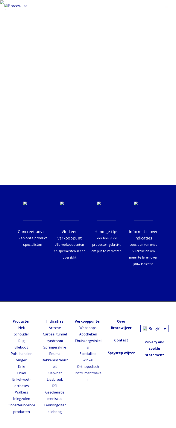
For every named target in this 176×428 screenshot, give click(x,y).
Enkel (21, 373)
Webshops (88, 327)
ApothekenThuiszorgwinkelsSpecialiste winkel (88, 347)
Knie (21, 366)
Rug (21, 340)
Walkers (21, 392)
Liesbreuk (55, 379)
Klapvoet (55, 373)
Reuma (54, 353)
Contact (121, 340)
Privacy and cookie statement (154, 348)
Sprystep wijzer (121, 352)
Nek (21, 327)
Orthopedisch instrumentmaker (88, 373)
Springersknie (54, 347)
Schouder (21, 334)
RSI (54, 385)
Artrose (55, 327)
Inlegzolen (21, 398)
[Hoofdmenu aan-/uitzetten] (167, 8)
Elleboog (21, 347)
